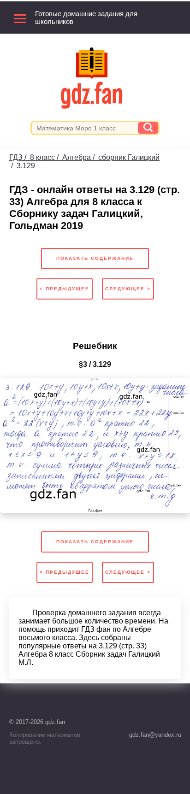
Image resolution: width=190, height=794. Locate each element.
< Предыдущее (64, 288)
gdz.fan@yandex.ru (155, 734)
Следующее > (128, 288)
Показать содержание (95, 258)
